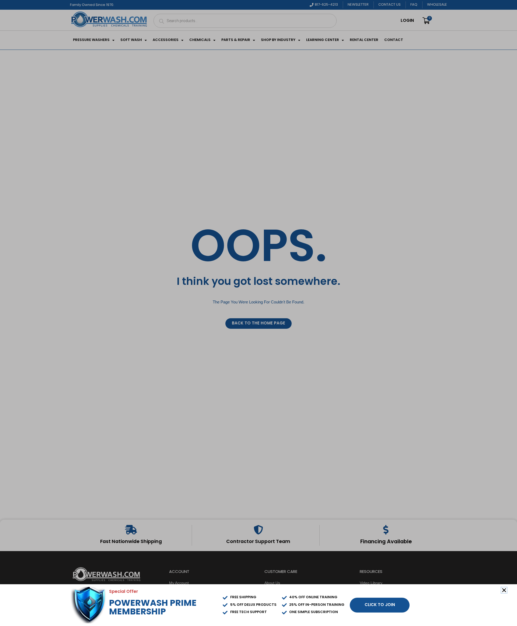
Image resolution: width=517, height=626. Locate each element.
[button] (504, 590)
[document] (258, 313)
